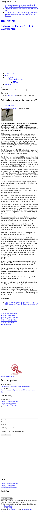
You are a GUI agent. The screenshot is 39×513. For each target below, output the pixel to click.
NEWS (7, 75)
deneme (15, 82)
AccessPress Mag (27, 509)
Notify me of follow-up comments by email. (17, 428)
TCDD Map (9, 77)
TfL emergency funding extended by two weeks (16, 386)
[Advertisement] (19, 51)
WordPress (12, 509)
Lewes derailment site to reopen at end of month (20, 5)
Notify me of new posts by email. (13, 431)
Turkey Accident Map (16, 79)
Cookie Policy (8, 506)
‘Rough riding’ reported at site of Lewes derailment (21, 7)
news (14, 81)
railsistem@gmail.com (10, 108)
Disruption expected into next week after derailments (21, 12)
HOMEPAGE (9, 73)
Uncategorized (11, 95)
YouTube (8, 84)
